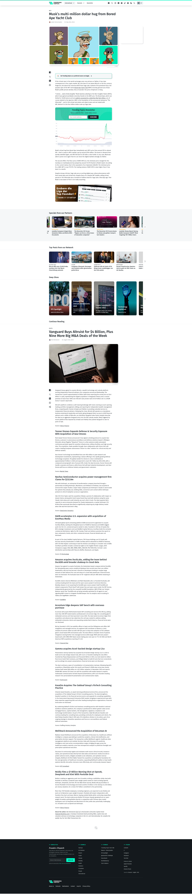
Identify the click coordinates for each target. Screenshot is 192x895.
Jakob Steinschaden (56, 22)
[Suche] (134, 3)
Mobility (80, 860)
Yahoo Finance (64, 426)
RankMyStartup (105, 860)
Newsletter (90, 3)
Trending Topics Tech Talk (107, 847)
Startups (80, 847)
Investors (80, 866)
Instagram (126, 853)
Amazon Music (127, 869)
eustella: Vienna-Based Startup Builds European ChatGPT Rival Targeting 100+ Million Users (128, 233)
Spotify (125, 866)
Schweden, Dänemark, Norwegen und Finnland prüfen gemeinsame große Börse (81, 268)
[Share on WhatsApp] (50, 85)
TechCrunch (63, 680)
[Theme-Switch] (140, 3)
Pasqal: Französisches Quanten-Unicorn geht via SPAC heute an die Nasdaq (125, 268)
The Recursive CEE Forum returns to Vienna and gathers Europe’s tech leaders (106, 233)
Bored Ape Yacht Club (81, 88)
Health (80, 863)
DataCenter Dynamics (66, 510)
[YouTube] (121, 3)
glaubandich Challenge (107, 855)
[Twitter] (112, 3)
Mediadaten (65, 886)
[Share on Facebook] (50, 72)
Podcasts (58, 886)
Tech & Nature (104, 863)
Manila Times (64, 471)
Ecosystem (81, 868)
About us (51, 886)
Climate (80, 858)
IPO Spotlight (104, 853)
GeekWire (63, 599)
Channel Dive (64, 643)
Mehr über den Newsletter (65, 863)
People (80, 871)
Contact (73, 886)
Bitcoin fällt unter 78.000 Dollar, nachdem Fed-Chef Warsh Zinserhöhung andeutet (58, 268)
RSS (138, 872)
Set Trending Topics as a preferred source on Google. (74, 76)
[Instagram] (115, 3)
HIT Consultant (64, 766)
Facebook (126, 855)
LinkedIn (126, 847)
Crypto (80, 855)
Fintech (80, 853)
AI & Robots (81, 850)
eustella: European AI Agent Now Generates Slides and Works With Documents (61, 233)
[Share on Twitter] (50, 76)
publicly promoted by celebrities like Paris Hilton (90, 98)
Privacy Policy (86, 886)
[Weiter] (145, 227)
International (68, 3)
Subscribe (93, 117)
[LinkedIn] (118, 3)
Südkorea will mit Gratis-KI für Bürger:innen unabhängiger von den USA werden (103, 268)
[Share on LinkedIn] (50, 80)
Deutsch (130, 872)
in (76, 812)
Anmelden (70, 860)
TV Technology (64, 554)
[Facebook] (109, 3)
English (134, 872)
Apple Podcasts (128, 863)
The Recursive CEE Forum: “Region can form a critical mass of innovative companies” (83, 233)
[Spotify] (128, 3)
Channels (79, 3)
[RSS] (131, 3)
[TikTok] (125, 3)
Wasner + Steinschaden (107, 850)
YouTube (126, 858)
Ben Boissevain (55, 340)
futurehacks (104, 858)
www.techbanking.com (62, 814)
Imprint (79, 886)
